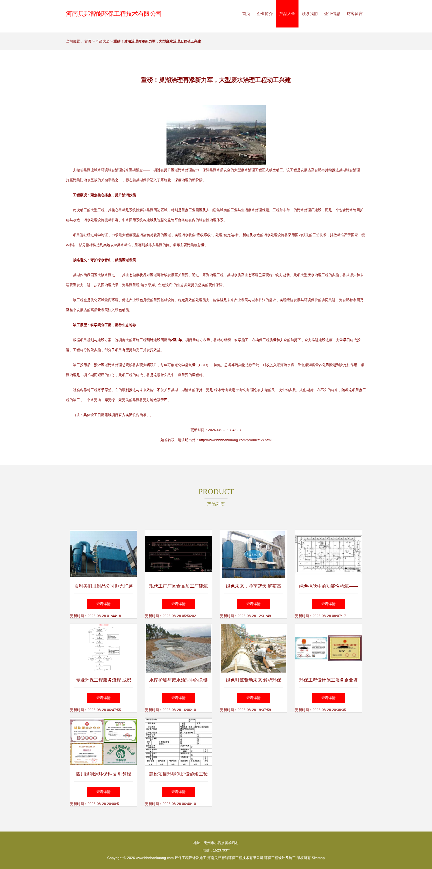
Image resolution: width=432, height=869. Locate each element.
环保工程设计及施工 (190, 858)
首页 (246, 13)
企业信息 (332, 13)
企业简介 (265, 13)
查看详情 (103, 604)
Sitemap (318, 858)
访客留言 (355, 13)
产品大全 (287, 13)
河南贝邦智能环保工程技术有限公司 (114, 13)
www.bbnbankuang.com (155, 858)
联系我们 (310, 13)
